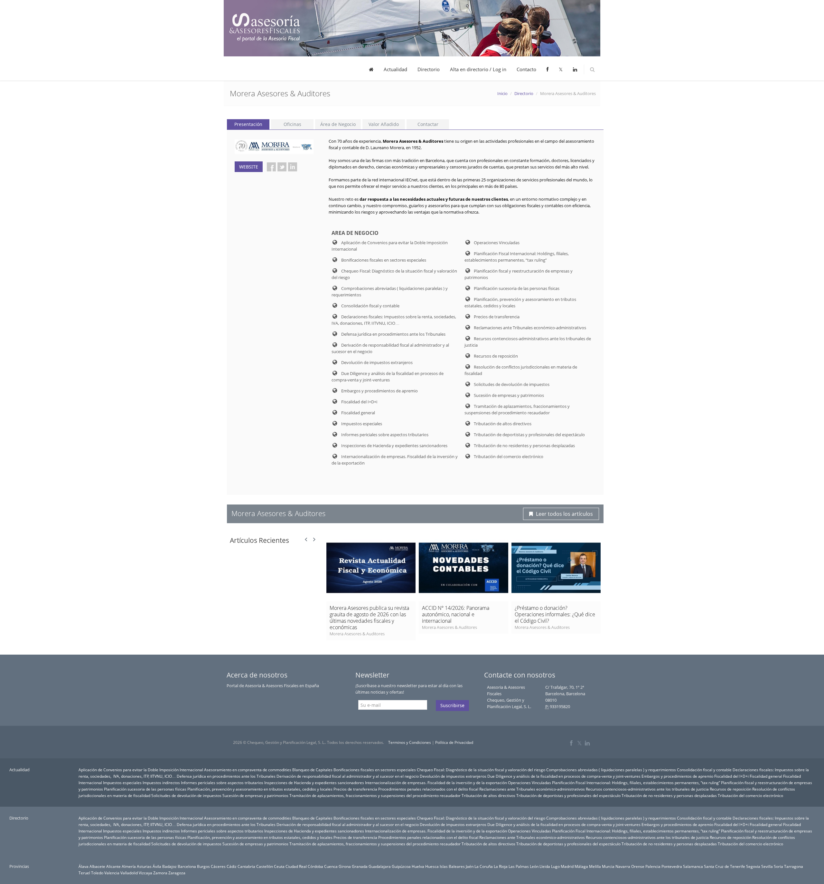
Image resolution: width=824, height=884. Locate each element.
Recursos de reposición (730, 789)
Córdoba (315, 866)
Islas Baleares (452, 866)
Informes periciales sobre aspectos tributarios (222, 782)
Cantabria (246, 866)
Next (314, 539)
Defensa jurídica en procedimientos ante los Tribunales (226, 776)
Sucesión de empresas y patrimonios (255, 795)
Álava (84, 866)
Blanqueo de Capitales (312, 769)
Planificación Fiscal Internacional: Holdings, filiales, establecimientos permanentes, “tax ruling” (636, 782)
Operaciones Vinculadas (529, 782)
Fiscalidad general (766, 776)
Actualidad (395, 69)
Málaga (581, 866)
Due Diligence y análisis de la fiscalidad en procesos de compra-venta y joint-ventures (564, 776)
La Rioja (501, 866)
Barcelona (187, 866)
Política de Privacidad (454, 742)
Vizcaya (145, 872)
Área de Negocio (338, 124)
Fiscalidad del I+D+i (731, 776)
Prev (306, 539)
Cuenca (331, 866)
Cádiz (232, 866)
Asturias (144, 866)
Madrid (567, 866)
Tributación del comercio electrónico (750, 795)
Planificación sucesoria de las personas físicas (145, 789)
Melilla (595, 866)
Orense (637, 866)
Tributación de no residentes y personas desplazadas (669, 795)
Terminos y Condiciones (409, 742)
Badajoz (169, 866)
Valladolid (129, 872)
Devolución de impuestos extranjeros (453, 776)
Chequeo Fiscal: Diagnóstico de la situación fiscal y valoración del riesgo (481, 769)
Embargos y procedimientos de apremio (677, 776)
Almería (129, 866)
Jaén (469, 866)
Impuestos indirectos (161, 782)
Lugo (555, 866)
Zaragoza (176, 872)
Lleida (544, 866)
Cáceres (218, 866)
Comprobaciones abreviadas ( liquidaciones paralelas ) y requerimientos (611, 769)
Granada (360, 866)
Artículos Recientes (259, 540)
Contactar (427, 124)
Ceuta (279, 866)
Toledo (97, 872)
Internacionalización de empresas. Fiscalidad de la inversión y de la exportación (436, 782)
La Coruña (483, 866)
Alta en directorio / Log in (478, 69)
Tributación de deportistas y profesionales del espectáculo (568, 795)
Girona (345, 866)
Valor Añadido (384, 124)
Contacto (526, 69)
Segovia (753, 866)
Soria (778, 866)
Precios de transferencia (355, 789)
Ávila (157, 866)
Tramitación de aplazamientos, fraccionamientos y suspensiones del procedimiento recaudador (375, 795)
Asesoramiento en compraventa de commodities (247, 769)
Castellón (264, 866)
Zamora (160, 872)
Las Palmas (519, 866)
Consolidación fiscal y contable (704, 769)
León (534, 866)
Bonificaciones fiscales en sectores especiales (374, 769)
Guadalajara (380, 866)
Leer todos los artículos (564, 513)
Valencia (111, 872)
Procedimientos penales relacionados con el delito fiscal (428, 789)
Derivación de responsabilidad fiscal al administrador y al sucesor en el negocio (347, 776)
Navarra (622, 866)
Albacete (97, 866)
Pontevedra (671, 866)
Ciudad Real (296, 866)
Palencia (652, 866)
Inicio (502, 93)
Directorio (428, 69)
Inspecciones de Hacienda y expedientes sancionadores (314, 782)
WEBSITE (248, 167)
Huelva (418, 866)
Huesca (432, 866)
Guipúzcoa (401, 866)
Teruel (84, 872)
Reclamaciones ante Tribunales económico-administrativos (532, 789)
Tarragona (793, 866)
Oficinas (292, 124)
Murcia (608, 866)
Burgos (203, 866)
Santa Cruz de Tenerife (724, 866)
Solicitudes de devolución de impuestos (186, 795)
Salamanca (693, 866)
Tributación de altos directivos (488, 795)
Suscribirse (452, 705)
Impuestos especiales (122, 782)
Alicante (113, 866)
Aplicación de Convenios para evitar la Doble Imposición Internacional (141, 769)
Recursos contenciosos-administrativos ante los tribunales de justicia (647, 789)
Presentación (248, 124)
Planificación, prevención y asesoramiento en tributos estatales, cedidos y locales (259, 789)
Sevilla (767, 866)
